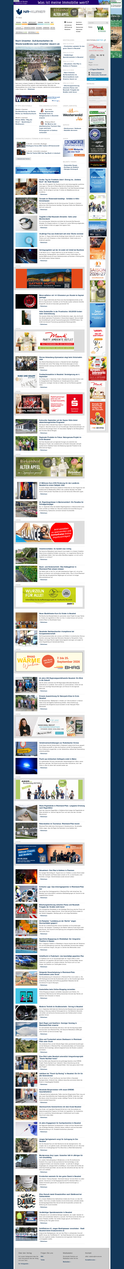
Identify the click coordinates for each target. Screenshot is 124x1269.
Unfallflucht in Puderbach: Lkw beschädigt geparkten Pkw (61, 956)
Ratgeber (39, 27)
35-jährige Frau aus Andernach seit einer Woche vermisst (61, 234)
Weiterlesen (31, 89)
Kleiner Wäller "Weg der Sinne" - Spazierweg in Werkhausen (24, 122)
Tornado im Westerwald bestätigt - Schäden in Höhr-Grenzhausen (59, 199)
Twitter (43, 1260)
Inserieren (79, 22)
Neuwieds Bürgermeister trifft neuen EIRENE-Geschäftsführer (56, 1090)
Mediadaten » (67, 1262)
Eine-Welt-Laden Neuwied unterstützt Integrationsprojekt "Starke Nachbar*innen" (61, 1057)
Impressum (79, 29)
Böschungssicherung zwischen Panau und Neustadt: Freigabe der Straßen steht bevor (59, 906)
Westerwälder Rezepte (70, 165)
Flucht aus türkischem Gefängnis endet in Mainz (57, 759)
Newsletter (68, 29)
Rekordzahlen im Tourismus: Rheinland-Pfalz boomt (59, 823)
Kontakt (78, 31)
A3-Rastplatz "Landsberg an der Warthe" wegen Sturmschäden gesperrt (57, 922)
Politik (24, 22)
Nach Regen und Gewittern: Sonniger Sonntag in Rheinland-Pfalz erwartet (58, 1024)
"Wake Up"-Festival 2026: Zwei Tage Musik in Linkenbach (43, 153)
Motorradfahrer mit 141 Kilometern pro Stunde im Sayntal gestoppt (61, 296)
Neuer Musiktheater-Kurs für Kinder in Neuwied (57, 613)
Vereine (40, 22)
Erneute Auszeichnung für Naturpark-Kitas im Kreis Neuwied (59, 697)
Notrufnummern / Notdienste (72, 128)
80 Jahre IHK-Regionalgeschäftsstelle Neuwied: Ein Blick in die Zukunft (61, 679)
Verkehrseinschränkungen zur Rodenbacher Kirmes (59, 743)
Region (18, 22)
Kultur (47, 22)
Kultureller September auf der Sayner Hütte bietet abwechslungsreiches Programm (58, 421)
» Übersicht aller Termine (23, 159)
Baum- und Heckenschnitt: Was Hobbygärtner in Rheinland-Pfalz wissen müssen (57, 568)
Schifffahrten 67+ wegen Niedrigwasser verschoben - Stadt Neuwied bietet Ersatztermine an (61, 1229)
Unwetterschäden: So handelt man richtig (55, 549)
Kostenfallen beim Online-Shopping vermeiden (57, 989)
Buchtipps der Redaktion (71, 167)
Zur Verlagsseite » (23, 1264)
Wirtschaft (32, 22)
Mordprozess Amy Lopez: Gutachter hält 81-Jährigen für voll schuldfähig (61, 1156)
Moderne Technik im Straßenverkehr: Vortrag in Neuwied (61, 1006)
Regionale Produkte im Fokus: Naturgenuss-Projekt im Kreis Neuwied (60, 438)
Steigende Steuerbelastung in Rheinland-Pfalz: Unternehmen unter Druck (57, 973)
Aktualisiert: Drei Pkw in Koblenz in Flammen (56, 870)
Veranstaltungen (29, 27)
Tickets (90, 27)
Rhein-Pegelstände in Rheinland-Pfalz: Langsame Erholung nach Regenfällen (62, 807)
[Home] (17, 17)
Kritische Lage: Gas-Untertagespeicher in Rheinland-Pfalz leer (61, 888)
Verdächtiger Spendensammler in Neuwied (55, 1212)
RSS (42, 1256)
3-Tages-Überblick (97, 69)
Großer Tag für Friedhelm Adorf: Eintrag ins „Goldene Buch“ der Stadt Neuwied (60, 180)
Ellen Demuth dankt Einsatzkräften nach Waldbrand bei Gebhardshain (60, 1195)
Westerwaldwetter (96, 73)
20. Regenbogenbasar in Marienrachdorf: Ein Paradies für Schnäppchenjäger (61, 503)
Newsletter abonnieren (70, 130)
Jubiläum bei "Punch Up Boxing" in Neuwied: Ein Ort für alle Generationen (61, 1074)
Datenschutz (79, 27)
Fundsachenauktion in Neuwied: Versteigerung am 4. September (59, 375)
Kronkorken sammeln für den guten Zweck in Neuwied (60, 1176)
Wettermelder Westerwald (98, 75)
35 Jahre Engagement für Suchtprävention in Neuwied (60, 1123)
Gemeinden (46, 27)
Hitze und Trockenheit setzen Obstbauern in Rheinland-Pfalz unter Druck (60, 1040)
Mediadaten (79, 24)
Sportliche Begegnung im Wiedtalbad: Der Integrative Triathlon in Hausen (59, 940)
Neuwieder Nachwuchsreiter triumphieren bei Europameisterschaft (56, 632)
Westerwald (21, 32)
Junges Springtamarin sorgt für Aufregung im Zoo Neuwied (58, 1140)
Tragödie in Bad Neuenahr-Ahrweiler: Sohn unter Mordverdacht (58, 218)
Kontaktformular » (90, 1260)
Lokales (19, 27)
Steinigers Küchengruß (71, 169)
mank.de (93, 79)
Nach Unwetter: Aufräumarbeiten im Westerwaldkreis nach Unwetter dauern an (38, 42)
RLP (52, 22)
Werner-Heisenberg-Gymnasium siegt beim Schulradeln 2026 (60, 358)
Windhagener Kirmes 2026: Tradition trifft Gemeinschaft (42, 146)
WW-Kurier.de (68, 27)
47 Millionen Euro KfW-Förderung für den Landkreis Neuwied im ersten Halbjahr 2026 (59, 484)
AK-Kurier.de (68, 25)
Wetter (52, 27)
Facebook (69, 22)
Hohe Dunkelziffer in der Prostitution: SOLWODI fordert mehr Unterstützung (60, 312)
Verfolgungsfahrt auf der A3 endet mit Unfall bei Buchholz (61, 250)
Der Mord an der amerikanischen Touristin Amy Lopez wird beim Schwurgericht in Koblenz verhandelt (50, 128)
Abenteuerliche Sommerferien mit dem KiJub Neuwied (60, 1107)
